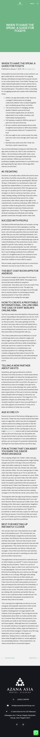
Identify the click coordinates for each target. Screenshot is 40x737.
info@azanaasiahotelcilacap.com (23, 705)
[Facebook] (17, 724)
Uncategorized (30, 69)
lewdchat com (11, 431)
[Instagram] (23, 724)
